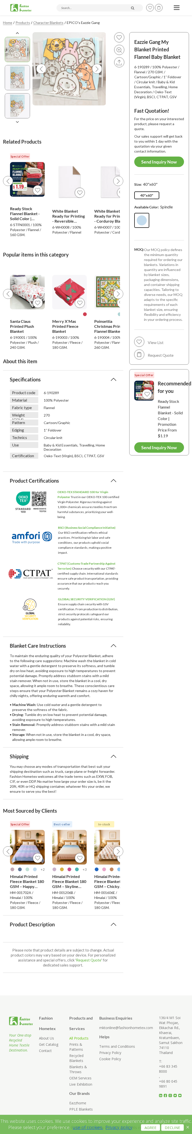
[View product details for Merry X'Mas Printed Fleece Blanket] (69, 292)
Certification (23, 455)
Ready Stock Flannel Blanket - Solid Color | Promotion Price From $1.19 (25, 213)
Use (15, 444)
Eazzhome (77, 1103)
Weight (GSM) (18, 415)
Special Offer (20, 156)
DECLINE (172, 1127)
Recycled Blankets (76, 1058)
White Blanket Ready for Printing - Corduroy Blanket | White (111, 216)
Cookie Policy (110, 1058)
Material (19, 400)
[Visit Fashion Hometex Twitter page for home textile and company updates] (176, 1093)
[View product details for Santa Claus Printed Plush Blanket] (27, 292)
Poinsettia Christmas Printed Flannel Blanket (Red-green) (110, 326)
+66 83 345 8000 (168, 1069)
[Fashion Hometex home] (21, 7)
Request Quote (88, 960)
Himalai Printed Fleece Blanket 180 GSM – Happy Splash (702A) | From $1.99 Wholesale (27, 881)
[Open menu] (176, 6)
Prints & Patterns (76, 1047)
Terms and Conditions (117, 1046)
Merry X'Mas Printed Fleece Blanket (65, 326)
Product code (23, 392)
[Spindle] (142, 220)
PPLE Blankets (81, 1109)
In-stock (104, 824)
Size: (146, 184)
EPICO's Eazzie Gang (83, 22)
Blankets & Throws (78, 1069)
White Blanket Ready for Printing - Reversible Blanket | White (68, 216)
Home (7, 22)
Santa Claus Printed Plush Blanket (22, 326)
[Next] (118, 181)
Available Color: (153, 206)
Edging (18, 430)
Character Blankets (48, 22)
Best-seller (62, 824)
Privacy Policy (110, 1052)
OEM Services (80, 1078)
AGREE (150, 1127)
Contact (45, 1050)
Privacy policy (119, 1127)
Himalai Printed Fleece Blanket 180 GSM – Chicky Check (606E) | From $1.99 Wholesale (111, 881)
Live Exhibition (80, 1084)
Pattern (18, 422)
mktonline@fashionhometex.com (126, 1027)
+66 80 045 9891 (168, 1084)
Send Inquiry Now (159, 162)
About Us (46, 1038)
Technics (19, 437)
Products (23, 22)
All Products (78, 1038)
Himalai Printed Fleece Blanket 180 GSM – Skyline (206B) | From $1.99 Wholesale (69, 881)
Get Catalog (48, 1044)
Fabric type (22, 407)
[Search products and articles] (132, 8)
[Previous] (8, 181)
